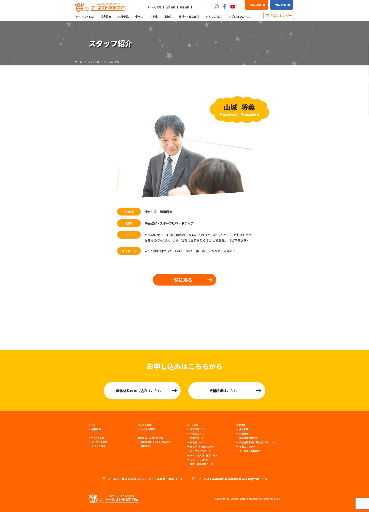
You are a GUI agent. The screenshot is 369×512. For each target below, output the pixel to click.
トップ (91, 424)
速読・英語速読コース (201, 464)
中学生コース (197, 437)
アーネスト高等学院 (249, 451)
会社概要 (243, 429)
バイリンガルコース (200, 451)
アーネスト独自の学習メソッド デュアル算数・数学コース (145, 479)
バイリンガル (214, 16)
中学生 (154, 16)
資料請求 (145, 446)
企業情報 (170, 7)
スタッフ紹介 (98, 446)
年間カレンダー (281, 15)
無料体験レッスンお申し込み (156, 441)
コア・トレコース (199, 459)
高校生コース (197, 442)
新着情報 (96, 429)
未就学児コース (198, 429)
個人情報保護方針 (248, 437)
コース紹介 (192, 424)
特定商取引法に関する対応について (257, 442)
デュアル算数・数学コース (204, 455)
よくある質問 (154, 7)
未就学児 (123, 16)
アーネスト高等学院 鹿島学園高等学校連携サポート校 (233, 479)
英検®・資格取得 (189, 16)
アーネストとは (84, 16)
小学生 (139, 16)
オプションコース (239, 16)
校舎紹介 (106, 16)
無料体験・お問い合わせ (150, 437)
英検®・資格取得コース (202, 446)
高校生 (168, 16)
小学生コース (197, 433)
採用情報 (184, 7)
